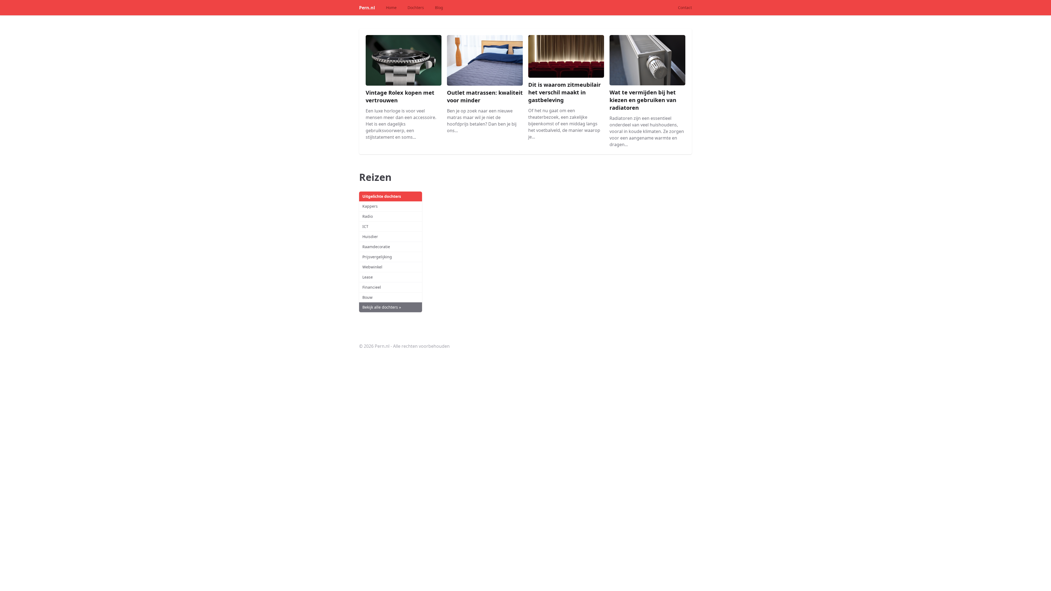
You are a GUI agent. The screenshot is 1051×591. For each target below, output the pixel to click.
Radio (367, 216)
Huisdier (370, 236)
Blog (439, 7)
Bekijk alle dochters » (381, 307)
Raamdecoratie (376, 246)
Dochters (416, 7)
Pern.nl (367, 8)
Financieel (371, 287)
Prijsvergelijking (377, 256)
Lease (367, 277)
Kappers (370, 206)
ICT (365, 226)
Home (391, 7)
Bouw (367, 297)
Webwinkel (372, 267)
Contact (685, 7)
